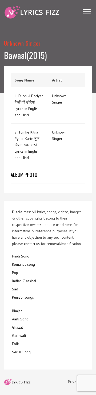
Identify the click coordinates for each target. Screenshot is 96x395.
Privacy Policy (80, 382)
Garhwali (19, 335)
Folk (15, 343)
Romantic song (23, 264)
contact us (32, 243)
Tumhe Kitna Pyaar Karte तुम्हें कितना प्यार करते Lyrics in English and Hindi (27, 145)
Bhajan (17, 310)
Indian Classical (24, 280)
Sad (15, 289)
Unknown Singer (22, 43)
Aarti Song (20, 319)
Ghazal (17, 327)
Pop (15, 272)
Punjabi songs (23, 297)
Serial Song (21, 352)
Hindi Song (20, 256)
